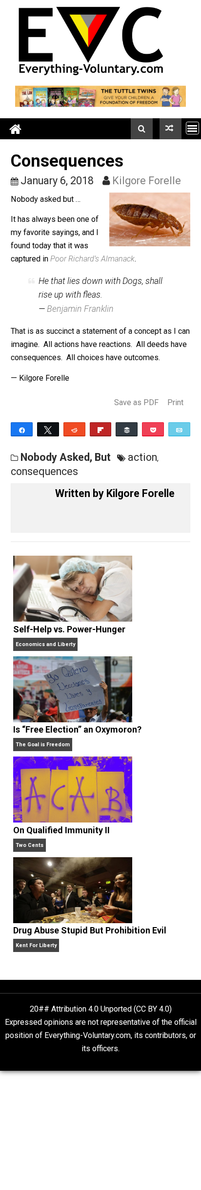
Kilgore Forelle (146, 180)
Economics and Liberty (45, 644)
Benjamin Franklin (80, 308)
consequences (44, 471)
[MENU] (192, 128)
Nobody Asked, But (65, 457)
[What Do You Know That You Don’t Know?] (170, 128)
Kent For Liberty (36, 945)
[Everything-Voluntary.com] (16, 128)
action (142, 457)
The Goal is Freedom (43, 744)
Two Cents (29, 845)
